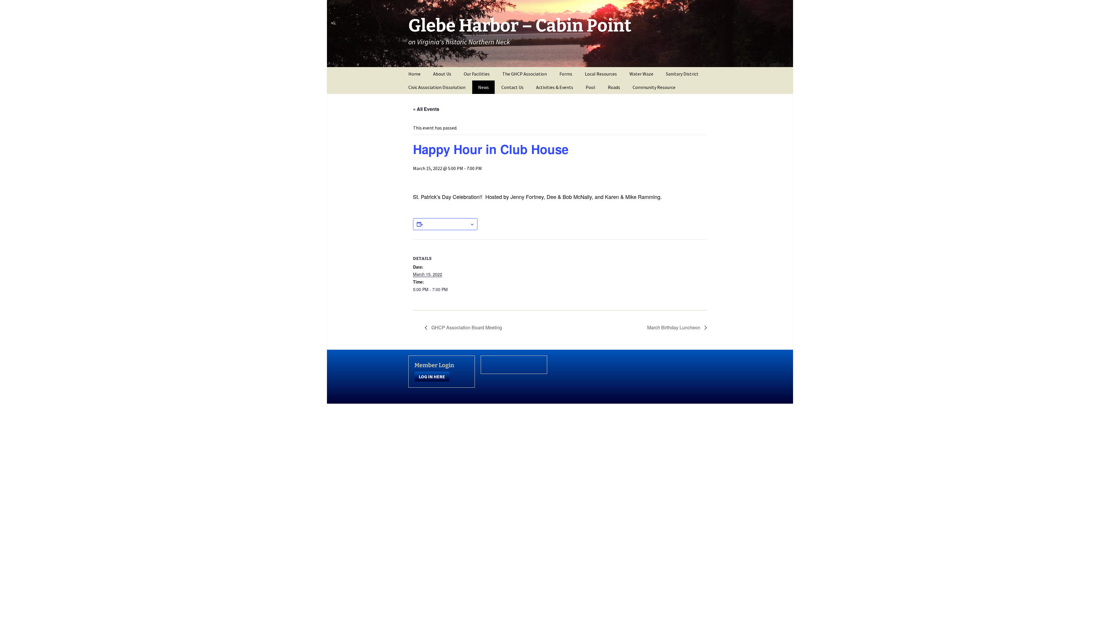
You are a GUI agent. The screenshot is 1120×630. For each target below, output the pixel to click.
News (483, 87)
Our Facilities (477, 74)
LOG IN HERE (432, 376)
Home (414, 74)
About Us (442, 74)
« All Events (426, 109)
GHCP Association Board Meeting (466, 327)
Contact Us (512, 87)
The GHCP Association (524, 74)
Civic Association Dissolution (437, 87)
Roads (614, 87)
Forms (565, 74)
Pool (590, 87)
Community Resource (654, 87)
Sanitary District (682, 74)
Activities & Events (554, 87)
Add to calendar (446, 224)
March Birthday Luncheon (674, 327)
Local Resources (601, 74)
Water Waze (641, 74)
